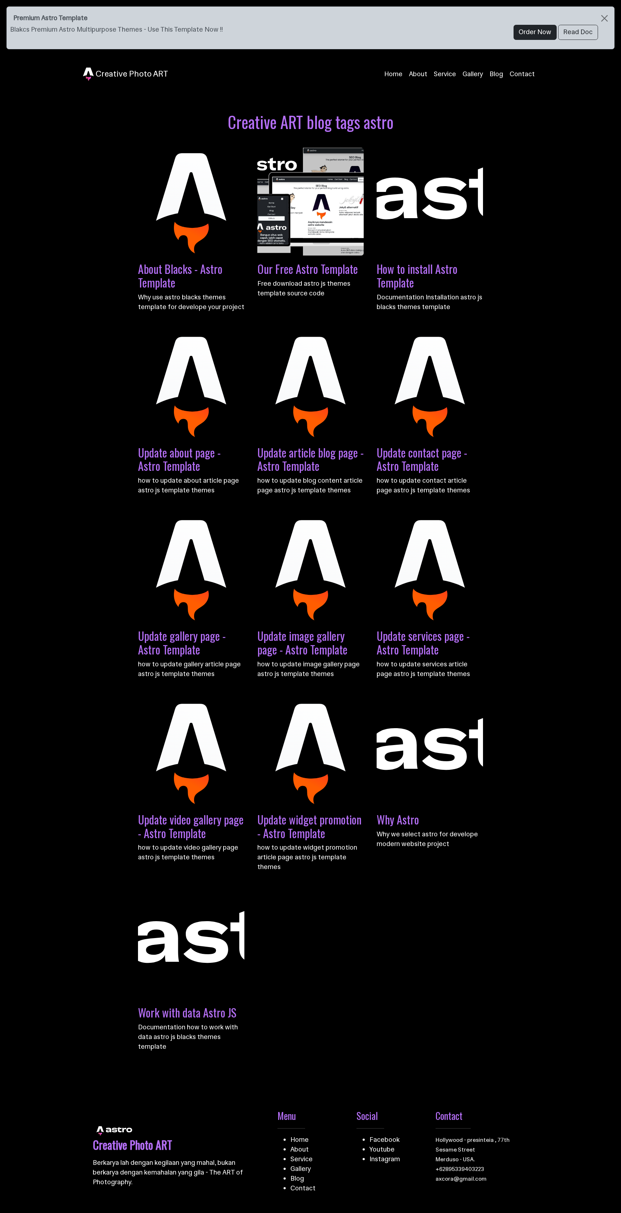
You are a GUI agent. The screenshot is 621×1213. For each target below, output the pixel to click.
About (418, 74)
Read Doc (578, 32)
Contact (522, 74)
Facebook (384, 1139)
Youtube (382, 1149)
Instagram (384, 1159)
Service (445, 74)
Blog (496, 74)
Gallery (473, 74)
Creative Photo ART (131, 73)
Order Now (535, 32)
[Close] (604, 18)
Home (393, 74)
